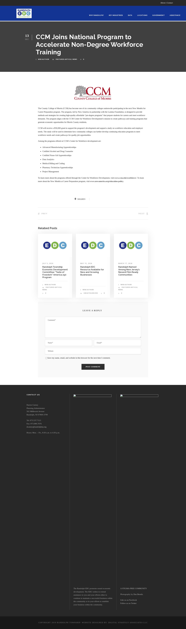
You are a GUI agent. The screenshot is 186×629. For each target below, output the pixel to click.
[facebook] (178, 3)
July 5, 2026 (47, 263)
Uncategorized (91, 293)
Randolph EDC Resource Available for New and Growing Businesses (92, 271)
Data (130, 15)
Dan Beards (138, 594)
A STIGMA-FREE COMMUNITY (133, 588)
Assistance (175, 15)
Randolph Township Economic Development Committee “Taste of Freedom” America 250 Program (55, 272)
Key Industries (116, 15)
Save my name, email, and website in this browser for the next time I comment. (78, 358)
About (162, 3)
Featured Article (63, 59)
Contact (170, 3)
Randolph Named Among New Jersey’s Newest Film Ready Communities (129, 271)
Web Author (43, 59)
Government (158, 15)
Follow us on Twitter (128, 603)
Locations (142, 15)
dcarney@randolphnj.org (36, 427)
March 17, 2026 (125, 263)
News (75, 59)
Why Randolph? (96, 15)
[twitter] (182, 3)
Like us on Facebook (128, 600)
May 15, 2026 (86, 263)
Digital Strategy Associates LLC (128, 623)
